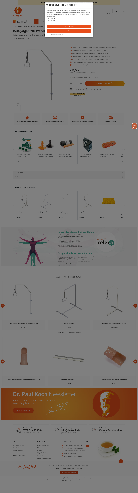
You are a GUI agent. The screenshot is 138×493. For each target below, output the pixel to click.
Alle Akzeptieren (69, 26)
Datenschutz (51, 20)
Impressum (51, 18)
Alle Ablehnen (69, 31)
